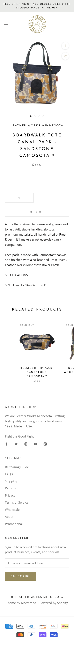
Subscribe (20, 576)
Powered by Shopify (53, 603)
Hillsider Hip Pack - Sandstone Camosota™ (37, 372)
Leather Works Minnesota (34, 416)
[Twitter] (16, 443)
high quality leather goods (24, 421)
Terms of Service (16, 502)
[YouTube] (35, 443)
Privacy (10, 495)
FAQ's (9, 474)
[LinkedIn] (45, 443)
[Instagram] (25, 443)
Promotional (14, 524)
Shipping (11, 481)
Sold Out (37, 212)
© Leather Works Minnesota (37, 597)
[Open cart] (68, 24)
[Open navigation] (6, 24)
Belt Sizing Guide (17, 467)
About (9, 516)
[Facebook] (6, 443)
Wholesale (12, 509)
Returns (10, 488)
